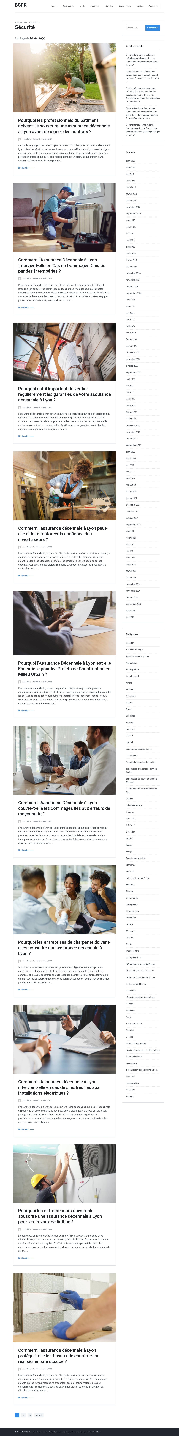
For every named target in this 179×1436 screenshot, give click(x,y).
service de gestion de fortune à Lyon (143, 1050)
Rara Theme (78, 1432)
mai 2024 (130, 319)
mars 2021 (131, 564)
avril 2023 (130, 399)
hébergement (132, 904)
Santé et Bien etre (134, 1023)
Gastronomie (68, 6)
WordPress (97, 1432)
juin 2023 (130, 385)
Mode (82, 6)
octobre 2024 (132, 286)
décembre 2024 (133, 273)
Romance (130, 1004)
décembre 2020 (133, 584)
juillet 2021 (131, 538)
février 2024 (131, 339)
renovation (131, 990)
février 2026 (131, 194)
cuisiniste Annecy (134, 805)
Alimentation (131, 663)
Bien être (109, 6)
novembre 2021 (133, 511)
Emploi (129, 838)
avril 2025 (130, 247)
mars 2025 (131, 253)
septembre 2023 (133, 372)
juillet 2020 (131, 610)
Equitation (130, 884)
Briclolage (130, 716)
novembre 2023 (133, 359)
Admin (28, 139)
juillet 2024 (131, 306)
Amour (129, 683)
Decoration (131, 818)
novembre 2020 (133, 591)
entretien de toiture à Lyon (138, 878)
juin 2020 (130, 617)
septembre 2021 (133, 524)
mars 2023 (131, 405)
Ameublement (125, 6)
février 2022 (131, 491)
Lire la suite (23, 168)
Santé (128, 1017)
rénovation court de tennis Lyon (140, 997)
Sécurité (36, 139)
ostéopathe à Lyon (134, 957)
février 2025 (131, 260)
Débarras (130, 812)
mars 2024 (131, 333)
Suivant (39, 1415)
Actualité (130, 643)
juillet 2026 (131, 167)
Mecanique (131, 931)
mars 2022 (131, 485)
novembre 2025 (133, 207)
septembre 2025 (133, 213)
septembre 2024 (133, 293)
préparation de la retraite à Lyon (140, 964)
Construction (132, 755)
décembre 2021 (133, 505)
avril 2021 (130, 557)
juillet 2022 (131, 458)
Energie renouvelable (135, 858)
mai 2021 (130, 551)
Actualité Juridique (134, 650)
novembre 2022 (133, 432)
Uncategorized (132, 1083)
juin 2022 (130, 465)
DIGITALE (130, 825)
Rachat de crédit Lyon (136, 984)
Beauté (129, 702)
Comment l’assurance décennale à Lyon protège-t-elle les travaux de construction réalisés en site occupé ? (59, 1356)
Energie (129, 851)
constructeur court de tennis (139, 749)
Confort (129, 736)
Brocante (130, 722)
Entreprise (153, 6)
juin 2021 (130, 544)
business (130, 729)
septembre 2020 (133, 604)
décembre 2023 (133, 352)
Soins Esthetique (134, 1056)
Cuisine (139, 6)
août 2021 (130, 531)
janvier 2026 (131, 200)
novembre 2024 (133, 280)
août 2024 (130, 299)
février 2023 (131, 412)
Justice (129, 924)
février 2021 (131, 571)
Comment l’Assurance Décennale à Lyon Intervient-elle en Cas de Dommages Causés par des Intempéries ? (61, 265)
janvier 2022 (131, 498)
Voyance (130, 1096)
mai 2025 (130, 240)
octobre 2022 (132, 438)
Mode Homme (132, 951)
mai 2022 (130, 471)
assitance (130, 689)
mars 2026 (131, 187)
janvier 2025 (131, 266)
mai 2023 (130, 392)
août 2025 (130, 220)
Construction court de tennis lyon (141, 762)
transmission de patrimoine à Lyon (142, 1070)
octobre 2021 (132, 518)
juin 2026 (130, 174)
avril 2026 (130, 180)
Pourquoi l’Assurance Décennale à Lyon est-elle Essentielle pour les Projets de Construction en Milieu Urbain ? (64, 668)
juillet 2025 (131, 227)
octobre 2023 (132, 366)
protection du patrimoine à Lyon (140, 977)
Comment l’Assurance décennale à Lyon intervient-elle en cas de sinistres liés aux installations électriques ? (58, 1087)
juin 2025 (130, 233)
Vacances (130, 1090)
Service (129, 1037)
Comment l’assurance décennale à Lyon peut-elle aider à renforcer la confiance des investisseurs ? (63, 534)
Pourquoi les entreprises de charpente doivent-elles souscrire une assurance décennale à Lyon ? (64, 948)
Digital (54, 6)
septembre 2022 (133, 445)
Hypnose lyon (132, 911)
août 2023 (130, 379)
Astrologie (131, 696)
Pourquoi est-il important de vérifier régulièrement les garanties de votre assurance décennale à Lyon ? (64, 394)
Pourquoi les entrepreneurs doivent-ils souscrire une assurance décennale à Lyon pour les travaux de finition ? (60, 1216)
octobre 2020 (132, 597)
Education (130, 832)
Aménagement (132, 669)
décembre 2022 (133, 425)
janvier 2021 (131, 577)
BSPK (20, 5)
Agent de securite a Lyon (137, 656)
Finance (129, 891)
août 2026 (130, 161)
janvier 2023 (131, 419)
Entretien (130, 871)
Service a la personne (136, 1043)
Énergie (129, 845)
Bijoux (129, 709)
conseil (129, 742)
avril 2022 (130, 478)
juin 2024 (130, 313)
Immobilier (95, 6)
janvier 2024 (131, 346)
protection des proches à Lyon (140, 970)
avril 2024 (130, 326)
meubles (130, 937)
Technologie (131, 1063)
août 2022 (130, 452)
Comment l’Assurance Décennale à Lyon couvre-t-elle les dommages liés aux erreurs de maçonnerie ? (64, 808)
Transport (130, 1076)
